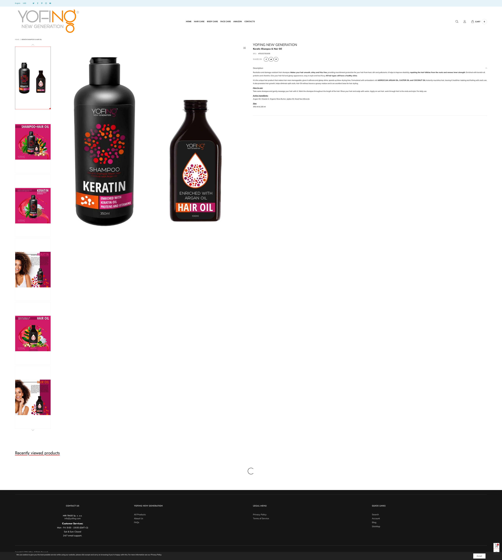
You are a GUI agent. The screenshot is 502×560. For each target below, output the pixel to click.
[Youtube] (50, 3)
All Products (140, 514)
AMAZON (237, 21)
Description (258, 68)
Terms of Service (261, 518)
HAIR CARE (199, 21)
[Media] (244, 48)
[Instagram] (46, 3)
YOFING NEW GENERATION (275, 44)
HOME (188, 21)
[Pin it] (276, 59)
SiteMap (376, 526)
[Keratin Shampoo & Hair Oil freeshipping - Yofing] (152, 140)
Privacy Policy (260, 514)
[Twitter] (33, 3)
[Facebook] (38, 3)
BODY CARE (212, 21)
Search (375, 514)
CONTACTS (249, 21)
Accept (479, 556)
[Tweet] (271, 59)
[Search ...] (457, 21)
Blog (374, 522)
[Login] (464, 21)
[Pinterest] (42, 3)
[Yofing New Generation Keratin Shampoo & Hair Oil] (33, 142)
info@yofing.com (72, 518)
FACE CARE (225, 21)
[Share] (266, 59)
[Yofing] (48, 21)
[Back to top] (496, 552)
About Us (138, 518)
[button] (33, 45)
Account (376, 518)
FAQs (136, 522)
